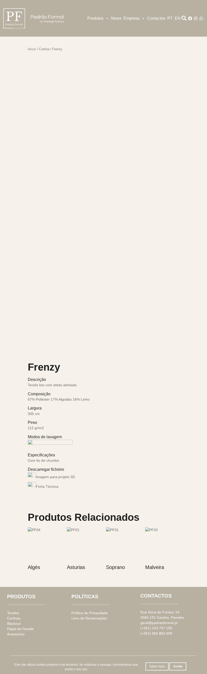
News (116, 18)
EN (177, 18)
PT (170, 18)
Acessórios (15, 634)
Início (32, 49)
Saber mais (157, 666)
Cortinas (13, 618)
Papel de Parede (20, 629)
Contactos (156, 18)
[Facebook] (190, 18)
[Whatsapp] (201, 18)
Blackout (14, 623)
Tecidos (13, 613)
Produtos (95, 18)
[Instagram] (195, 18)
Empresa (131, 18)
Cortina (44, 49)
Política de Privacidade (89, 613)
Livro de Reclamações (89, 618)
